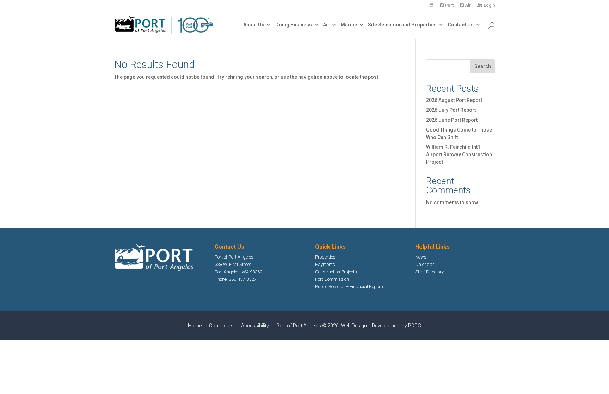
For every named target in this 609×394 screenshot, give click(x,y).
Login (488, 5)
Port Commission (332, 279)
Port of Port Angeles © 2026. (308, 325)
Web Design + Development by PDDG (381, 325)
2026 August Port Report (454, 100)
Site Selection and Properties (402, 25)
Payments (325, 264)
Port (449, 5)
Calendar (424, 264)
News (420, 257)
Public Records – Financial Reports (350, 286)
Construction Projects (336, 271)
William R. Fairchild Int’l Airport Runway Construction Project (459, 154)
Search (482, 66)
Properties (325, 257)
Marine (348, 25)
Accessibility (255, 325)
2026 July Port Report (451, 110)
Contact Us (461, 25)
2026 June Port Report (452, 120)
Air (467, 5)
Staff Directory (429, 271)
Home (195, 325)
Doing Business (293, 25)
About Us (253, 25)
